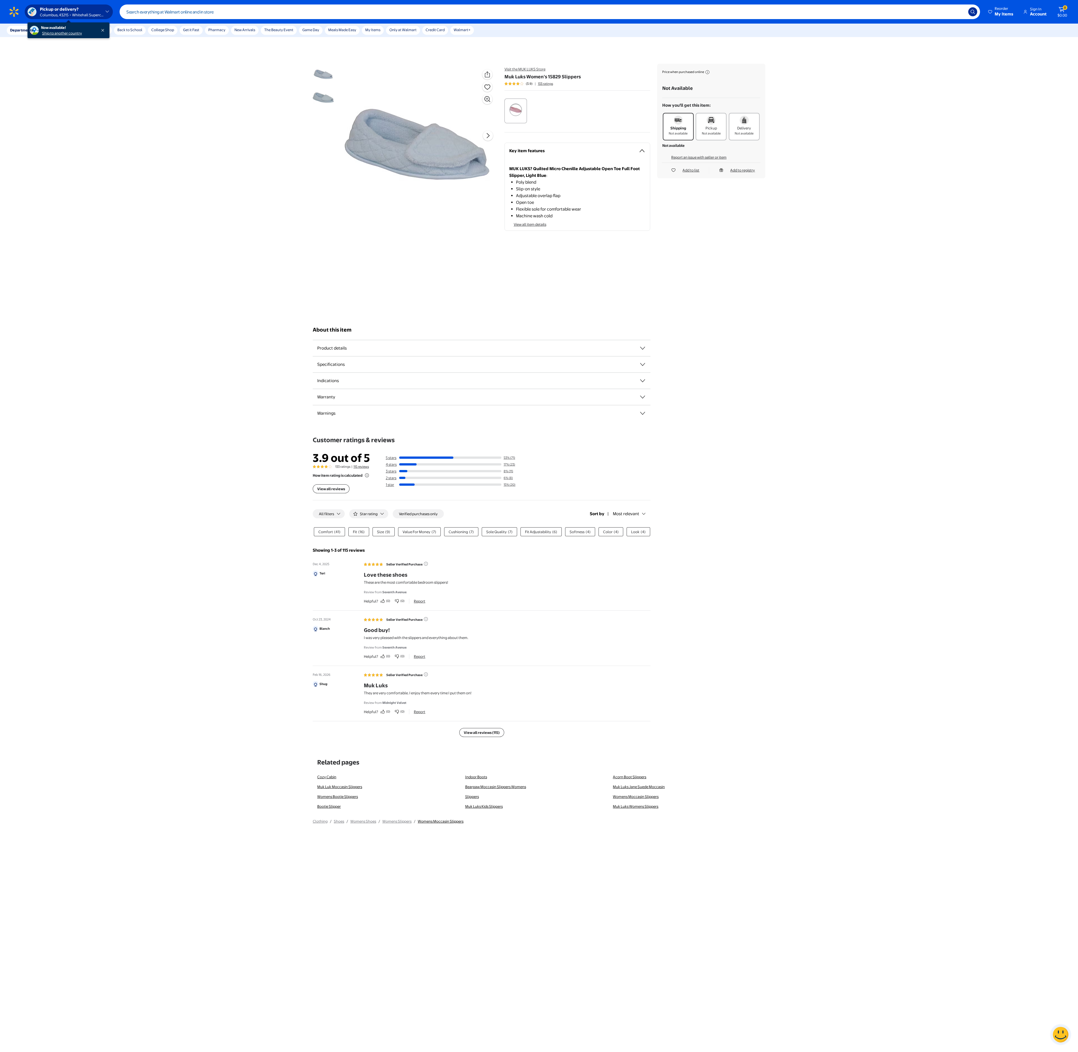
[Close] (104, 30)
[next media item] (488, 136)
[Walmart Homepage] (14, 11)
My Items (372, 30)
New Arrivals (244, 30)
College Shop (162, 30)
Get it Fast (191, 30)
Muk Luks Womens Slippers (635, 806)
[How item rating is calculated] (367, 475)
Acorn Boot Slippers (629, 777)
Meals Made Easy (342, 30)
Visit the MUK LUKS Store (524, 69)
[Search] (972, 11)
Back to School (129, 30)
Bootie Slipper (329, 806)
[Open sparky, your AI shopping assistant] (1060, 1034)
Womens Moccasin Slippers (636, 796)
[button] (1001, 11)
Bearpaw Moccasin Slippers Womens (495, 786)
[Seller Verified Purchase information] (426, 564)
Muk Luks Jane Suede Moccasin (639, 786)
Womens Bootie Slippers (337, 796)
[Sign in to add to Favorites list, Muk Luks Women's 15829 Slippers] (487, 87)
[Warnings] (642, 413)
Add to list (690, 170)
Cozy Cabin (326, 777)
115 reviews (361, 467)
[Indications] (642, 380)
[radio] (515, 111)
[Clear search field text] (960, 11)
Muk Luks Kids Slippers (484, 806)
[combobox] (550, 11)
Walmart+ (462, 30)
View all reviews (331, 489)
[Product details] (642, 348)
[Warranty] (642, 396)
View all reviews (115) (482, 732)
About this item (332, 330)
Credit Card (435, 30)
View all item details (530, 224)
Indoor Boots (476, 777)
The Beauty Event (278, 30)
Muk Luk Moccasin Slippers (339, 786)
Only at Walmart (403, 30)
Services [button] (56, 30)
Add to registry (742, 170)
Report (419, 601)
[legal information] (707, 72)
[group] (528, 83)
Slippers (472, 796)
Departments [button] (21, 30)
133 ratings (545, 83)
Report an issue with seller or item (699, 157)
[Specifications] (642, 364)
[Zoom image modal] (487, 99)
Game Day (310, 30)
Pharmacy (216, 30)
